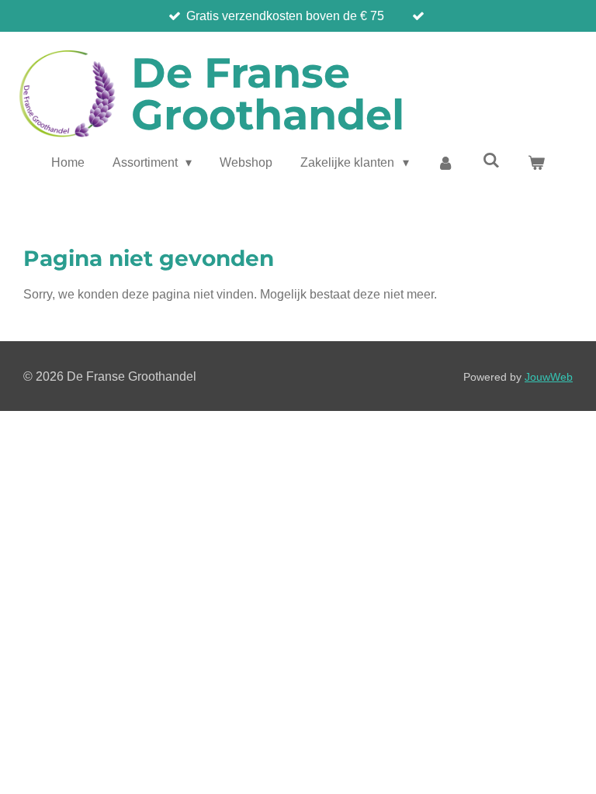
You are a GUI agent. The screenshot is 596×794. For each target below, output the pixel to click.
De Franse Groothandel (267, 93)
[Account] (445, 162)
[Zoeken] (490, 160)
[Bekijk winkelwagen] (536, 162)
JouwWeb (549, 377)
